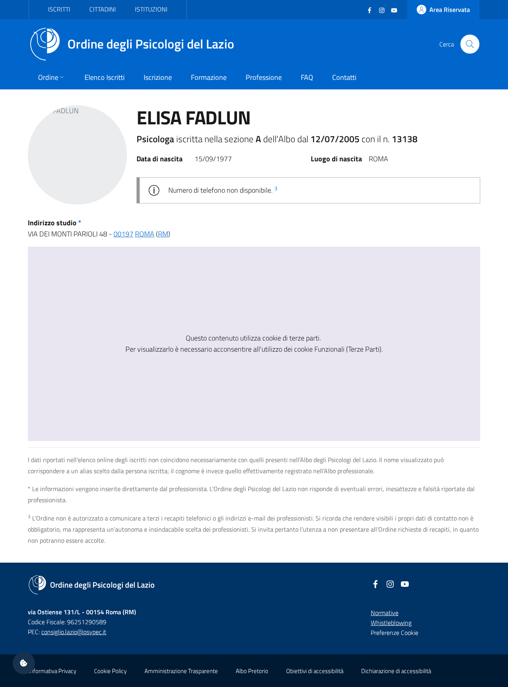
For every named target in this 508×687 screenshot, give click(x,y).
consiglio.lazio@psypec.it (73, 632)
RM (163, 233)
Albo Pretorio (252, 670)
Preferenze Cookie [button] (394, 632)
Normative (384, 612)
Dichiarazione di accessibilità (396, 670)
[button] (24, 663)
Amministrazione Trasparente (181, 670)
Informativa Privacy (52, 670)
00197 (123, 233)
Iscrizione (158, 77)
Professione (264, 77)
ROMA (144, 233)
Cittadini (102, 9)
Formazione (209, 77)
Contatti (344, 77)
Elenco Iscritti (105, 77)
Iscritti (59, 9)
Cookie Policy (110, 670)
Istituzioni (151, 9)
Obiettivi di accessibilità (314, 670)
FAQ (307, 77)
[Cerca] (469, 44)
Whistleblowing (391, 622)
